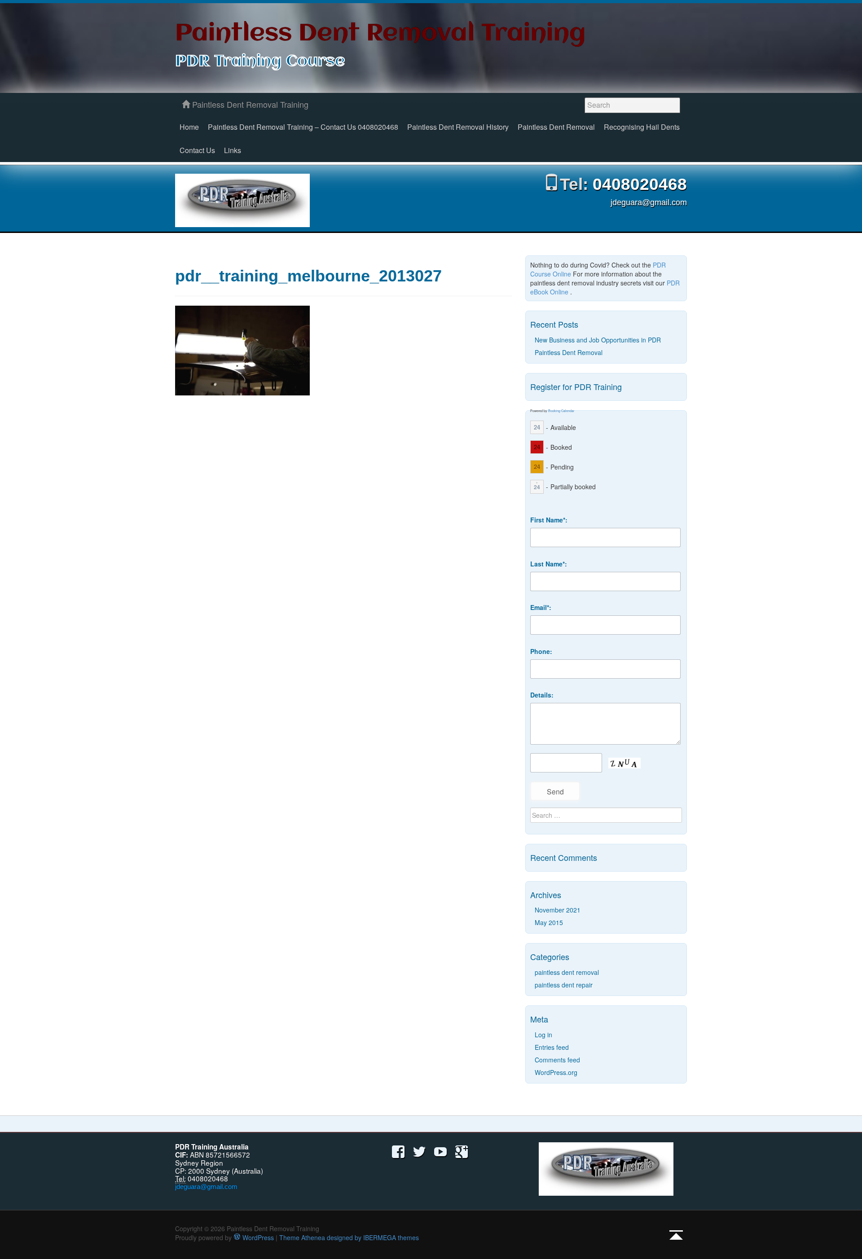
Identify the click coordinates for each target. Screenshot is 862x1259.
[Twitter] (419, 1151)
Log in (543, 1034)
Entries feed (552, 1047)
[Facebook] (398, 1151)
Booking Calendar (561, 410)
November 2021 (558, 909)
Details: (542, 694)
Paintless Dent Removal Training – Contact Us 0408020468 (303, 127)
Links (232, 150)
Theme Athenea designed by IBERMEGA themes (349, 1237)
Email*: (540, 607)
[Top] (676, 1235)
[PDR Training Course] (242, 200)
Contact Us (197, 150)
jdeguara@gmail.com (649, 202)
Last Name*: (548, 563)
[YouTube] (440, 1151)
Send (555, 791)
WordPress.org (556, 1072)
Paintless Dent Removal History (458, 127)
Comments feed (557, 1059)
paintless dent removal (567, 972)
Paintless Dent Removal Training (380, 34)
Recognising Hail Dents (642, 127)
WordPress (257, 1237)
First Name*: (548, 519)
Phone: (541, 651)
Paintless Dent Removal (556, 127)
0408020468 (640, 184)
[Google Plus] (461, 1151)
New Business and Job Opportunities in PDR (598, 339)
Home (189, 127)
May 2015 (549, 922)
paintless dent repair (564, 984)
